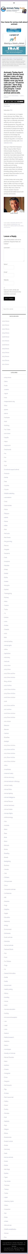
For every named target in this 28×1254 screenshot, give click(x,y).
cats (19, 225)
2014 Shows (5, 352)
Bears (5, 829)
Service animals (8, 1157)
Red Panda (7, 537)
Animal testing (8, 641)
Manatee (6, 565)
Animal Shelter (8, 809)
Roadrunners (7, 1137)
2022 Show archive (9, 673)
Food (5, 957)
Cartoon (6, 733)
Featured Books (8, 949)
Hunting (6, 1013)
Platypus (6, 513)
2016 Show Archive (9, 713)
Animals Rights (8, 813)
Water (6, 1217)
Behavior (6, 725)
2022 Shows (5, 321)
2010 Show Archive (9, 761)
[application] (14, 101)
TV (5, 613)
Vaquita (6, 437)
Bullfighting (7, 861)
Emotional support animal (11, 469)
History (6, 993)
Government (7, 985)
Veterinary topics (9, 1201)
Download (7, 106)
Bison (5, 841)
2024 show (7, 665)
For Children (7, 961)
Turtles (6, 1193)
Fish (5, 461)
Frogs (5, 965)
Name (6, 264)
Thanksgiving (8, 593)
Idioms (6, 413)
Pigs (5, 1089)
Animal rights (14, 225)
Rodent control (8, 1141)
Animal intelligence (9, 797)
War (5, 1213)
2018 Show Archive (15, 222)
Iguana (6, 409)
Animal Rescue (8, 801)
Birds (5, 837)
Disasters (6, 901)
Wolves (6, 1233)
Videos (6, 1205)
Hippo (6, 441)
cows (5, 621)
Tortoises (6, 1185)
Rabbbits (6, 1121)
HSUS (5, 1005)
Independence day (9, 401)
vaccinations (7, 497)
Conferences (7, 893)
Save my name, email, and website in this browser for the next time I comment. (12, 292)
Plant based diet (8, 1097)
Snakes (6, 581)
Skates (6, 1165)
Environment (7, 929)
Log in (22, 1250)
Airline (6, 649)
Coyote (6, 489)
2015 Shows (5, 348)
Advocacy (7, 657)
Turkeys (6, 1189)
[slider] (21, 101)
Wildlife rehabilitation (10, 1229)
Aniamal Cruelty (8, 773)
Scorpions (7, 561)
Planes (6, 521)
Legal (5, 1025)
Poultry (6, 1109)
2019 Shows (5, 333)
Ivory (5, 397)
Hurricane (7, 417)
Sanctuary (7, 1149)
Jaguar (6, 393)
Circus (6, 885)
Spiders (6, 1173)
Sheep (6, 569)
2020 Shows (5, 329)
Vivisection (7, 1209)
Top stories (7, 1181)
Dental (6, 477)
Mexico (6, 1045)
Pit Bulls (6, 1093)
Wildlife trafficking (9, 493)
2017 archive (7, 709)
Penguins (6, 1081)
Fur (5, 969)
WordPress (17, 1250)
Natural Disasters (9, 1057)
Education (7, 917)
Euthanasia (7, 933)
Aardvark (6, 661)
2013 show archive (9, 749)
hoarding (6, 997)
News (5, 1061)
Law (19, 224)
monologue (7, 1049)
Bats (5, 637)
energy (6, 925)
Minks (5, 601)
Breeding (6, 853)
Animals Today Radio (14, 13)
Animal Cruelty (8, 785)
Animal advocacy (9, 777)
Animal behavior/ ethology (12, 781)
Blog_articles (8, 681)
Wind (5, 405)
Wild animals (8, 1225)
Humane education (9, 1009)
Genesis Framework (9, 1250)
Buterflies (6, 737)
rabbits (6, 517)
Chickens (6, 877)
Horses (6, 1001)
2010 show (7, 433)
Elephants (7, 921)
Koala (5, 385)
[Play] (6, 101)
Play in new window (14, 104)
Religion (6, 1129)
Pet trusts (7, 533)
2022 (5, 633)
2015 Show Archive (9, 717)
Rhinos (6, 1133)
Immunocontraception (10, 1017)
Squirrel (6, 589)
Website (6, 280)
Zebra (6, 381)
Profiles (6, 625)
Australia (6, 825)
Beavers (6, 729)
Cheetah (6, 629)
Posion (6, 1105)
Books (6, 849)
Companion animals (10, 889)
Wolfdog (6, 425)
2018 (5, 701)
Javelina (6, 389)
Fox (5, 457)
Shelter (6, 573)
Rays (5, 1125)
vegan (6, 1197)
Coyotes (6, 485)
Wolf (5, 421)
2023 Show (7, 669)
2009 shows (7, 377)
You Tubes (7, 429)
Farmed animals (8, 945)
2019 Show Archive (9, 693)
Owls (5, 557)
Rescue (6, 545)
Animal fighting (8, 793)
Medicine (6, 1041)
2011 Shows (5, 364)
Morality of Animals (9, 1053)
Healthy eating (8, 989)
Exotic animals (8, 937)
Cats (21, 222)
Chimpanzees (8, 881)
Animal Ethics (8, 789)
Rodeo (6, 1145)
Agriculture (7, 653)
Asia (5, 821)
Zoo (5, 1237)
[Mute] (18, 101)
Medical (6, 1033)
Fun (5, 453)
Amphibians (7, 769)
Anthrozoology (8, 817)
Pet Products (8, 1085)
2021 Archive (7, 685)
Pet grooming (8, 541)
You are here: (5, 58)
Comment (7, 247)
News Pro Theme (18, 1248)
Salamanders (8, 505)
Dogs (5, 224)
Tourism (6, 605)
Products (6, 473)
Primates (6, 1113)
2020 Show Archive (9, 689)
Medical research (9, 1037)
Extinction (7, 941)
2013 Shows (5, 356)
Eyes (5, 465)
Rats (5, 529)
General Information (12, 224)
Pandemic (7, 553)
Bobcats (6, 845)
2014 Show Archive (9, 745)
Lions (5, 1029)
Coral (5, 501)
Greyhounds (7, 449)
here (16, 175)
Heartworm (7, 445)
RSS (11, 110)
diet (5, 897)
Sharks (6, 1161)
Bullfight (6, 741)
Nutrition (6, 1065)
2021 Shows (5, 325)
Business (6, 865)
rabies (6, 525)
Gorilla (6, 981)
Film (5, 953)
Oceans (6, 1069)
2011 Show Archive (9, 757)
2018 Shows (5, 337)
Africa (5, 765)
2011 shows (7, 721)
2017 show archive (9, 705)
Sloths (6, 577)
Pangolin (6, 549)
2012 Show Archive (9, 753)
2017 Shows (5, 341)
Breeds (6, 857)
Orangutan (7, 1073)
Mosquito (7, 585)
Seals (5, 1153)
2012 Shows (5, 360)
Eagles (6, 913)
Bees (5, 833)
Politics (8, 227)
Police (6, 509)
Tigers (6, 1177)
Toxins (6, 609)
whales (6, 1221)
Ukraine (6, 617)
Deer (5, 481)
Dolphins (6, 909)
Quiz (5, 1117)
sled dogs (7, 1169)
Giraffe (6, 977)
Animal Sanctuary (9, 805)
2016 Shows (5, 344)
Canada (6, 869)
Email (6, 272)
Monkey (6, 597)
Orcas (6, 1077)
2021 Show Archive (9, 677)
